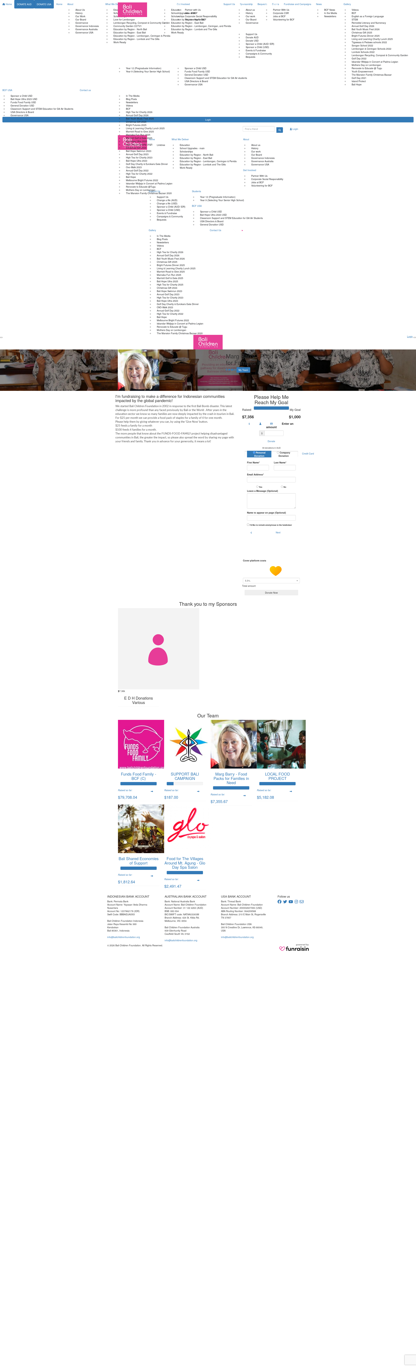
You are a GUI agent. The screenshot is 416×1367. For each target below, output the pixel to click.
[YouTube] (242, 230)
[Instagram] (250, 230)
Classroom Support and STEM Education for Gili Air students (216, 78)
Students (122, 62)
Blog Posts (131, 99)
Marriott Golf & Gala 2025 (139, 138)
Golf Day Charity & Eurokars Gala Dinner (147, 164)
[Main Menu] (1, 337)
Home (155, 4)
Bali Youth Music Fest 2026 (140, 118)
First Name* (253, 462)
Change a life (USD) (167, 203)
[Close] (414, 337)
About (241, 4)
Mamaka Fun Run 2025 (138, 134)
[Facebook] (227, 230)
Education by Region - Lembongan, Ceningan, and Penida (201, 26)
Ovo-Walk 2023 (134, 167)
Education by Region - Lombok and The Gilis (194, 29)
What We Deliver (171, 4)
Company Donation (284, 454)
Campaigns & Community (259, 53)
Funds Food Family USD (197, 71)
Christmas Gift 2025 (136, 121)
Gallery (121, 90)
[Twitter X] (234, 230)
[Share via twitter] (229, 369)
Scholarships (177, 16)
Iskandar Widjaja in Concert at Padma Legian (149, 183)
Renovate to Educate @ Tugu (172, 326)
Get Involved (271, 4)
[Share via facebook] (226, 369)
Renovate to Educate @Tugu (141, 186)
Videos (129, 105)
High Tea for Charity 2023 (139, 157)
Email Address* (255, 474)
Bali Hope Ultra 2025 (136, 141)
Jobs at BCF (279, 16)
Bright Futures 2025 (136, 125)
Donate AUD (252, 37)
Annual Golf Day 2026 (137, 115)
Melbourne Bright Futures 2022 (142, 180)
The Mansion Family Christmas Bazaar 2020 (149, 193)
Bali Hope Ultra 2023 (136, 160)
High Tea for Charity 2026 (139, 112)
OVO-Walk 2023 (165, 307)
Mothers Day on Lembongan (140, 190)
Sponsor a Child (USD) (257, 47)
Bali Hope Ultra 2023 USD (213, 214)
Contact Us (184, 90)
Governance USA (193, 84)
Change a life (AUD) (167, 200)
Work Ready (177, 32)
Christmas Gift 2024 (136, 147)
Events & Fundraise (256, 50)
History (249, 13)
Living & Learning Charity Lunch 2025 (145, 128)
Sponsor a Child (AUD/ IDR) (260, 43)
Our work (250, 16)
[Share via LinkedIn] (235, 369)
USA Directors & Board (196, 81)
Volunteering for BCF (283, 19)
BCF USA (181, 62)
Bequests (161, 219)
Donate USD (252, 40)
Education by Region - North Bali (188, 19)
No (284, 486)
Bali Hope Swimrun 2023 (138, 151)
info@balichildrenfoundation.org (123, 937)
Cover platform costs (255, 560)
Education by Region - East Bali (187, 22)
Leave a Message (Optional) (262, 490)
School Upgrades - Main (183, 13)
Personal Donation (260, 454)
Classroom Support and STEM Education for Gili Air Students (231, 218)
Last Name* (280, 462)
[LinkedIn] (258, 230)
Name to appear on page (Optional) (266, 512)
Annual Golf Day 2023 (137, 154)
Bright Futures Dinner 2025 (171, 265)
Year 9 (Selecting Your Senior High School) (148, 71)
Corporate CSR (281, 13)
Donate (271, 441)
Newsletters (132, 102)
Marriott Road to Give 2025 (140, 131)
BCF (128, 108)
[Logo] (132, 9)
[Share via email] (232, 369)
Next (278, 532)
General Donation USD (196, 74)
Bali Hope (131, 177)
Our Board (251, 19)
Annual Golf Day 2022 (137, 170)
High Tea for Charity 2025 (139, 144)
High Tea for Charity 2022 (139, 173)
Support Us (243, 28)
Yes (260, 486)
